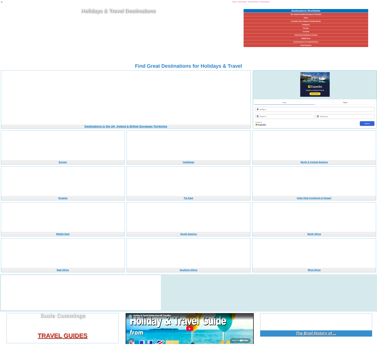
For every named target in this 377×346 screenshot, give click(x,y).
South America (305, 45)
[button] (235, 2)
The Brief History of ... (316, 333)
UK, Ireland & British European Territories (306, 14)
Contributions (264, 2)
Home (234, 2)
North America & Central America (306, 42)
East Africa (63, 270)
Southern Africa (188, 270)
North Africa (314, 234)
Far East (306, 31)
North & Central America (314, 162)
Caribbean (306, 25)
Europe (306, 28)
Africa (306, 18)
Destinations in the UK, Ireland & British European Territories (126, 126)
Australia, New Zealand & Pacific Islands (306, 21)
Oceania (62, 198)
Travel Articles (253, 2)
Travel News (242, 2)
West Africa (314, 270)
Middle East (306, 38)
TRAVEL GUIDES (62, 335)
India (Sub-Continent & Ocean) (306, 35)
